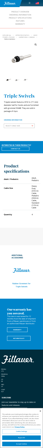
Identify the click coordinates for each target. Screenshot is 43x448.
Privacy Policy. (20, 427)
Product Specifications (20, 18)
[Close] (40, 411)
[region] (21, 428)
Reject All (21, 438)
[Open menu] (29, 3)
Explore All (7, 35)
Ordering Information (20, 15)
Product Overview (20, 12)
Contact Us (15, 149)
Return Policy (18, 338)
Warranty (20, 24)
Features (20, 21)
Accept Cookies (21, 444)
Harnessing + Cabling (27, 37)
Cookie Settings (21, 431)
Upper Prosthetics (22, 35)
